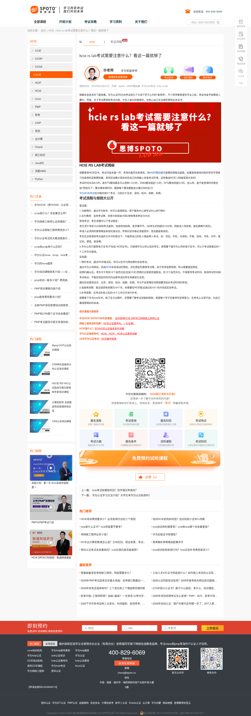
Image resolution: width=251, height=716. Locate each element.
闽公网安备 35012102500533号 (160, 713)
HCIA (38, 90)
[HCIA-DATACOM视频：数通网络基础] (51, 542)
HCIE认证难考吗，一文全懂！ (119, 323)
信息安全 (95, 702)
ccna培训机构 (34, 650)
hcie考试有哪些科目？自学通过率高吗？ (115, 490)
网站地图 (167, 702)
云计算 (39, 139)
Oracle (39, 147)
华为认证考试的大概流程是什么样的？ (53, 238)
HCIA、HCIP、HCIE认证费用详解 (119, 333)
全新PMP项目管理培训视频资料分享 (53, 305)
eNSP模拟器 (133, 86)
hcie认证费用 (82, 660)
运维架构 (84, 702)
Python (39, 179)
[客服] (168, 71)
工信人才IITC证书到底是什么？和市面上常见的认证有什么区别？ (189, 572)
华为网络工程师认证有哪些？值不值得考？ (53, 221)
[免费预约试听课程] (150, 461)
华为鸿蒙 (156, 702)
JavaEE (39, 163)
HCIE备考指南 (108, 338)
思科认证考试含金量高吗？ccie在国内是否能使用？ (110, 549)
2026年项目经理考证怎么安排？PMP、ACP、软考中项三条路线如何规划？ (195, 595)
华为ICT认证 (59, 702)
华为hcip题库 (82, 650)
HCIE (51, 30)
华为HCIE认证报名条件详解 (109, 328)
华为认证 (80, 655)
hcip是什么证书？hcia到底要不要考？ (102, 526)
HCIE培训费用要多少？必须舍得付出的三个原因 (108, 519)
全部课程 (40, 21)
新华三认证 (121, 702)
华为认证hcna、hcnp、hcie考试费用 (53, 255)
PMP (38, 106)
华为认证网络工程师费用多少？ (52, 230)
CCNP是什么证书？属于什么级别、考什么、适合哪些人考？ (187, 588)
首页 (43, 30)
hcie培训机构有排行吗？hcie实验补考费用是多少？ (182, 549)
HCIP (38, 82)
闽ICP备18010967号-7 (192, 713)
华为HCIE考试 (87, 193)
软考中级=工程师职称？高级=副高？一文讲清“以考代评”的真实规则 (119, 595)
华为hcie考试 (148, 86)
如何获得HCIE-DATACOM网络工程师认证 (137, 318)
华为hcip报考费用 (60, 650)
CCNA (38, 66)
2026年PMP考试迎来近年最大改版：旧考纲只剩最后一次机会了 (117, 580)
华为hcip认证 (34, 655)
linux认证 (80, 665)
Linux (38, 98)
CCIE (38, 50)
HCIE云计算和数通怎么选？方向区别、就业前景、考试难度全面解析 (120, 542)
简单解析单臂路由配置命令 (168, 542)
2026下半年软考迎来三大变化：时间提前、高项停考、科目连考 (117, 603)
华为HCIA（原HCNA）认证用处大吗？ (53, 204)
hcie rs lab (162, 86)
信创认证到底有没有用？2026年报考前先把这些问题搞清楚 (186, 580)
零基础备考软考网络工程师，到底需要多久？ (106, 572)
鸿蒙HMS (40, 171)
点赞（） (152, 477)
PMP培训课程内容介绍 (47, 288)
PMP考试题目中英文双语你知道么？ (53, 322)
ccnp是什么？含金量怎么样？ (51, 213)
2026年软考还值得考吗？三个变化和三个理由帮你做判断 (113, 588)
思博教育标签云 (182, 702)
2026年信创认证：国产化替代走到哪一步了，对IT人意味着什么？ (190, 603)
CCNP (38, 58)
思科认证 (56, 670)
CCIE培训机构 (35, 660)
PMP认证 (72, 702)
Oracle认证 (135, 702)
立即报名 (212, 628)
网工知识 (40, 155)
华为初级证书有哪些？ (165, 534)
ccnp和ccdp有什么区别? (48, 246)
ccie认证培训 (58, 655)
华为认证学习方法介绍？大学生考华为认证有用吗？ (121, 495)
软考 (37, 114)
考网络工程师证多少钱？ (95, 534)
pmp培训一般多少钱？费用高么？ (53, 280)
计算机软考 (108, 702)
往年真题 (241, 51)
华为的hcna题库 (43, 263)
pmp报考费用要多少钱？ (48, 296)
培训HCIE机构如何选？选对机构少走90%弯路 (179, 519)
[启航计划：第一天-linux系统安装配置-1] (51, 468)
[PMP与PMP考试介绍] (51, 507)
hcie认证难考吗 (59, 660)
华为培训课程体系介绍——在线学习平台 (53, 271)
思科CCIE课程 (35, 665)
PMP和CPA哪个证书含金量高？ (52, 313)
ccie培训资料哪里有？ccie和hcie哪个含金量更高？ (181, 526)
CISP (38, 122)
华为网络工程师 (35, 670)
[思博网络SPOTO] (57, 8)
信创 (37, 131)
